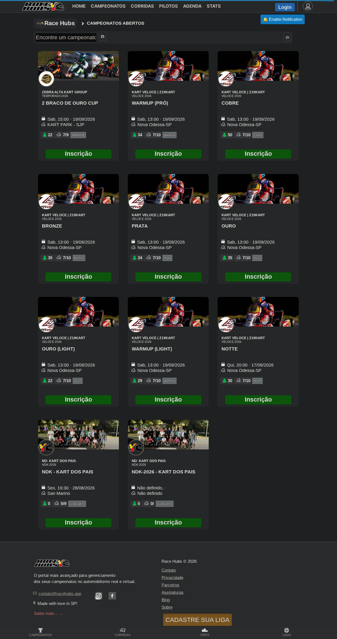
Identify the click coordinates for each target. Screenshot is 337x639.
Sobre (167, 607)
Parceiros (170, 585)
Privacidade (172, 577)
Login (285, 7)
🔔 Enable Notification (282, 19)
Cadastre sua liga (197, 619)
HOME (79, 6)
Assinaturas (173, 592)
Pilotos (168, 6)
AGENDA (192, 6)
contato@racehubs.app (59, 593)
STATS (214, 6)
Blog (166, 600)
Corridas (142, 6)
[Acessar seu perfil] (308, 6)
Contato (169, 570)
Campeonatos (108, 6)
